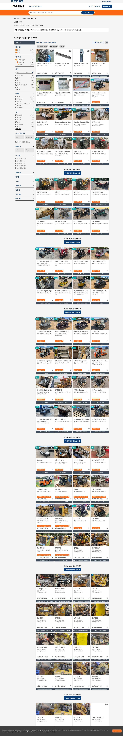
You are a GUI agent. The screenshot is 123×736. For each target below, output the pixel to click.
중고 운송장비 (21, 18)
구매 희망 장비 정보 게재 (72, 173)
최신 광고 (18, 155)
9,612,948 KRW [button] (79, 557)
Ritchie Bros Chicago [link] (63, 274)
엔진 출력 (18, 194)
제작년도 (18, 146)
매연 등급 (18, 198)
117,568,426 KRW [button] (43, 557)
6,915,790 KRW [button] (42, 73)
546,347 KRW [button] (96, 73)
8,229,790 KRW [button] (97, 598)
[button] (24, 42)
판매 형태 (18, 47)
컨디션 (17, 181)
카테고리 (18, 57)
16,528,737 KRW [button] (60, 627)
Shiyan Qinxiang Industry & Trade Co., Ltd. (65, 76)
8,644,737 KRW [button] (60, 657)
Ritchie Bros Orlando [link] (63, 234)
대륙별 (17, 93)
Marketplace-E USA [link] (45, 502)
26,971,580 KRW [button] (60, 528)
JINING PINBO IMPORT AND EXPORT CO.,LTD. (48, 76)
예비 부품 (30, 18)
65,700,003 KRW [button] (97, 499)
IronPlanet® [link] (100, 105)
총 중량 (17, 190)
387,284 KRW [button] (59, 102)
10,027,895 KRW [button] (42, 657)
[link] (45, 55)
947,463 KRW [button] (59, 73)
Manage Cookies (31, 731)
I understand (117, 731)
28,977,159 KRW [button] (97, 657)
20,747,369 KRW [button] (60, 499)
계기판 (17, 177)
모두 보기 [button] (18, 89)
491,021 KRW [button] (78, 102)
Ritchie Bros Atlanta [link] (45, 431)
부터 (17, 149)
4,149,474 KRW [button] (42, 499)
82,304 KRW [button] (41, 102)
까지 (27, 149)
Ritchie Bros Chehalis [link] (100, 134)
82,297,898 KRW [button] (60, 557)
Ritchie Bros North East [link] (100, 204)
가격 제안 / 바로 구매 (43, 496)
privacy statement (44, 731)
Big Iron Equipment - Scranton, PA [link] (81, 560)
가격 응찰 (95, 102)
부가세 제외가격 (20, 133)
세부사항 (18, 172)
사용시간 (18, 185)
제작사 (17, 69)
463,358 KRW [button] (78, 73)
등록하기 (107, 6)
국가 (16, 112)
